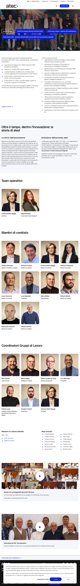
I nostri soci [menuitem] (45, 1)
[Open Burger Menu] (73, 6)
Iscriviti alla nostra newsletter (11, 558)
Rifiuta (68, 579)
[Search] (56, 6)
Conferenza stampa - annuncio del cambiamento (62, 31)
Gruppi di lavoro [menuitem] (36, 1)
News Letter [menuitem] (71, 1)
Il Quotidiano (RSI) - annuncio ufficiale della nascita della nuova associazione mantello (28, 37)
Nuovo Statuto (7, 31)
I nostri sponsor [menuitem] (54, 1)
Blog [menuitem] (28, 1)
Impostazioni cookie (43, 579)
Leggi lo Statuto (6, 106)
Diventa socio (64, 6)
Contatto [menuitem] (63, 1)
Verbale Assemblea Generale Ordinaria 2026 (30, 31)
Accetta (56, 579)
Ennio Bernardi (8, 438)
